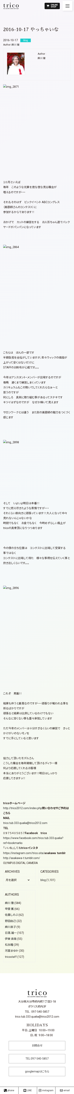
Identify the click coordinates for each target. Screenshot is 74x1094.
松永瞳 (9, 944)
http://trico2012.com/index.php (22, 808)
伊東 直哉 (11, 938)
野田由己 (10, 921)
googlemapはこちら (37, 1071)
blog (43, 880)
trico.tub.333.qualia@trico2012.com (25, 823)
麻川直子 (10, 926)
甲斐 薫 (9, 908)
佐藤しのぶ (11, 914)
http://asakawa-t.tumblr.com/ (21, 858)
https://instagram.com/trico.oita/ (23, 853)
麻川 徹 (15, 44)
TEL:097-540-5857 (37, 1058)
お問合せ (37, 1045)
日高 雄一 (11, 932)
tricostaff (11, 956)
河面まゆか (11, 950)
